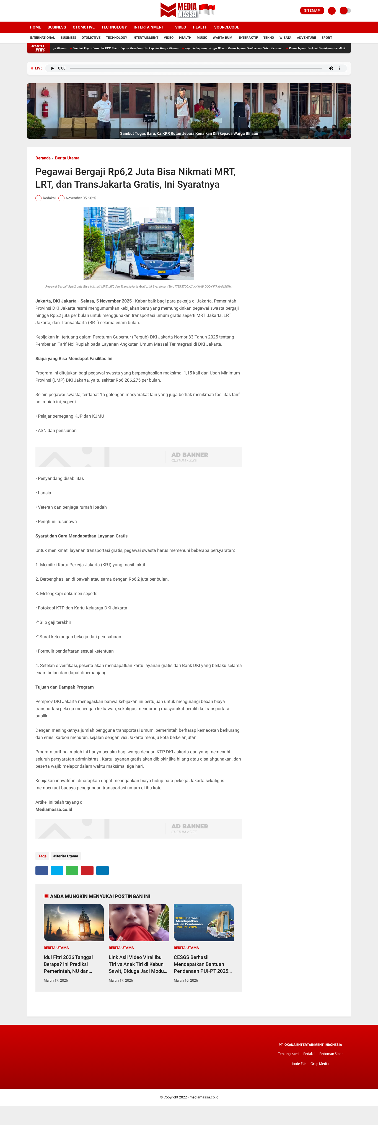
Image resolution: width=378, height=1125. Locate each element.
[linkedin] (102, 870)
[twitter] (36, 11)
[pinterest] (87, 870)
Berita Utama (67, 158)
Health (200, 27)
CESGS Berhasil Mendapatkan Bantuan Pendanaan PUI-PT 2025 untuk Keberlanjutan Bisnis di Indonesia (203, 964)
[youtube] (51, 11)
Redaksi (309, 1053)
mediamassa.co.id (204, 1097)
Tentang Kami (288, 1053)
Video (180, 27)
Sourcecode (226, 27)
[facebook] (28, 11)
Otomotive (84, 27)
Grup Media (319, 1063)
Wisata (285, 38)
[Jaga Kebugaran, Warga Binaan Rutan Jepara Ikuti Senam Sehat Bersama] (189, 137)
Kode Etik (299, 1063)
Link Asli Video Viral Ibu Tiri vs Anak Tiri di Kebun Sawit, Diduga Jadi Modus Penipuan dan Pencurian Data (137, 964)
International (42, 38)
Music (202, 38)
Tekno (268, 38)
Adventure (306, 38)
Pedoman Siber (331, 1053)
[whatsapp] (72, 870)
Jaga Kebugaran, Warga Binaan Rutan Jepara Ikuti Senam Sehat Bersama (206, 48)
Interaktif (248, 38)
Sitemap (312, 10)
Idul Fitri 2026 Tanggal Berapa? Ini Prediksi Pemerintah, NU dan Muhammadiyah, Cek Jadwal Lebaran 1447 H (70, 964)
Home (35, 27)
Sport (327, 38)
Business (57, 27)
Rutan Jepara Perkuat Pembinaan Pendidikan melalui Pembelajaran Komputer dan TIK (318, 48)
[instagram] (43, 11)
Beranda (43, 158)
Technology (114, 27)
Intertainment (149, 27)
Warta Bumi (223, 38)
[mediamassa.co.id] (189, 18)
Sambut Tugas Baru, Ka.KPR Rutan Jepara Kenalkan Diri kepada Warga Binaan (98, 48)
